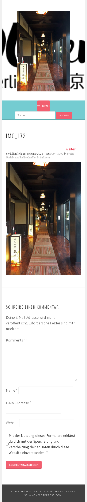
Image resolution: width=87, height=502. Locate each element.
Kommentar (16, 340)
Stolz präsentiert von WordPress (37, 491)
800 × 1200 (56, 153)
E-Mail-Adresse (18, 402)
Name (12, 390)
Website (12, 422)
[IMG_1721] (43, 273)
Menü (46, 106)
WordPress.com (50, 495)
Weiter (70, 149)
